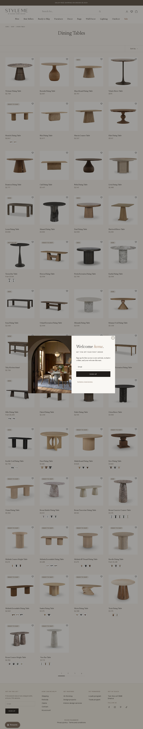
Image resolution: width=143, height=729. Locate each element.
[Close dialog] (113, 338)
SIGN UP (93, 374)
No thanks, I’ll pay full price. (85, 382)
